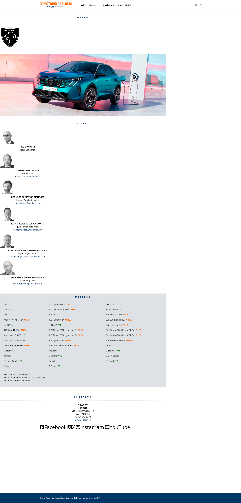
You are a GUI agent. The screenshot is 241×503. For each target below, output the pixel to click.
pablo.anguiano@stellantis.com (27, 283)
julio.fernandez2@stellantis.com (28, 229)
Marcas (92, 5)
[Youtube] (196, 5)
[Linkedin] (200, 5)
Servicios (107, 5)
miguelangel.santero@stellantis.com (28, 256)
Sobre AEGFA (124, 5)
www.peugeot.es (83, 419)
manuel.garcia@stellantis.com (28, 203)
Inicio (82, 5)
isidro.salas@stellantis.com (27, 176)
